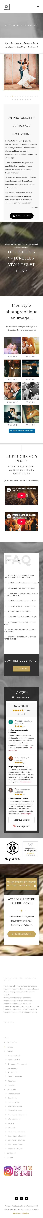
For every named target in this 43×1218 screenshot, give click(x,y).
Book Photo (12, 1072)
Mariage (10, 1047)
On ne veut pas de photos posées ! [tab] (22, 606)
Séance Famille (14, 1094)
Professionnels (12, 1068)
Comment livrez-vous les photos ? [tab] (22, 601)
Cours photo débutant (16, 1136)
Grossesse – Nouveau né (17, 1064)
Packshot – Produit (15, 1149)
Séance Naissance (15, 1111)
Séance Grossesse (15, 1106)
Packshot (11, 1085)
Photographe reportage (13, 998)
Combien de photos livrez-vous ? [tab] (21, 588)
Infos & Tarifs (11, 1089)
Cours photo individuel (16, 1132)
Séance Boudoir (14, 1119)
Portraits (10, 1051)
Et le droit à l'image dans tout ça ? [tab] (22, 617)
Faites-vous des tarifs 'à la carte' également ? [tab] (20, 630)
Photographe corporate (13, 1003)
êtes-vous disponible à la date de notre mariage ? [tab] (20, 638)
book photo (19, 986)
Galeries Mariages (23, 934)
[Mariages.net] (21, 827)
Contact (10, 1157)
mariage (20, 1000)
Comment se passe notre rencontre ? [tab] (23, 583)
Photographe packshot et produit (17, 1006)
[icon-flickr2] (22, 1198)
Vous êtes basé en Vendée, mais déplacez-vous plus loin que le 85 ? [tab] (19, 576)
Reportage (12, 1081)
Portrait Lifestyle (14, 1060)
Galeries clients (23, 216)
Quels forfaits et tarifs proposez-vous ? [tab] (20, 623)
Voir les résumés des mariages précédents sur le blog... (22, 884)
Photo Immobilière (15, 1144)
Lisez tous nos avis (21, 820)
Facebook (9, 1022)
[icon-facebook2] (17, 1198)
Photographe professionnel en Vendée (19, 1009)
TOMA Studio (12, 1043)
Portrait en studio (14, 1055)
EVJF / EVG (12, 1128)
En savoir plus (25, 782)
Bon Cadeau (11, 1153)
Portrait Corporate (15, 1077)
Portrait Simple (13, 1102)
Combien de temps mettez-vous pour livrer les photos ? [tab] (21, 594)
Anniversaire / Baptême (17, 1115)
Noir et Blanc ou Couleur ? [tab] (19, 611)
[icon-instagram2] (26, 1198)
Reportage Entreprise (16, 1140)
